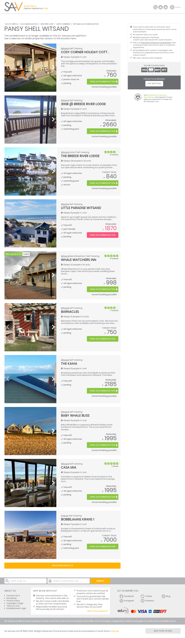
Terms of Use (13, 606)
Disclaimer (12, 598)
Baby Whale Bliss (75, 415)
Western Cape (46, 24)
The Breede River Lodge (80, 156)
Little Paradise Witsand (81, 208)
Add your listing (163, 631)
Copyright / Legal (15, 603)
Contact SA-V (13, 595)
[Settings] (165, 7)
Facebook (129, 596)
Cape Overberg (63, 24)
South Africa (11, 24)
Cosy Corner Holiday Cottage (87, 52)
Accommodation (29, 24)
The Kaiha (69, 363)
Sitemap (115, 631)
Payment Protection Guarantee (156, 42)
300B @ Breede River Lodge (83, 104)
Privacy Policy (13, 600)
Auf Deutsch (154, 83)
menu (172, 7)
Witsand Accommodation (86, 24)
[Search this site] (155, 7)
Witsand (65, 48)
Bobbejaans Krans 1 (77, 519)
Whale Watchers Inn (78, 259)
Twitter (148, 596)
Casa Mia (68, 467)
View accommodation (102, 81)
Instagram (129, 600)
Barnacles (70, 311)
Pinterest (149, 600)
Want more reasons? (97, 611)
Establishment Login (16, 608)
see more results (62, 565)
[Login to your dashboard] (160, 7)
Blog (168, 596)
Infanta (64, 515)
